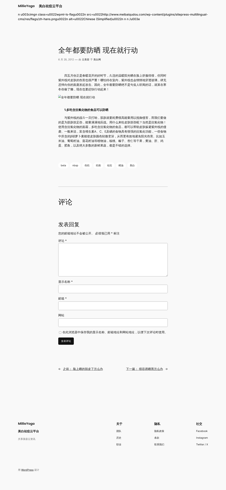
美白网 (97, 59)
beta (63, 165)
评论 (62, 241)
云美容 (85, 59)
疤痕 (98, 165)
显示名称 (65, 281)
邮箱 (62, 298)
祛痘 (109, 165)
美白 (132, 165)
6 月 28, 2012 (66, 59)
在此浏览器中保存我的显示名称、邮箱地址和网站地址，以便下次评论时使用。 (115, 332)
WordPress (27, 469)
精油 (120, 165)
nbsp (75, 165)
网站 (61, 315)
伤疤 (87, 165)
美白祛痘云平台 (50, 6)
